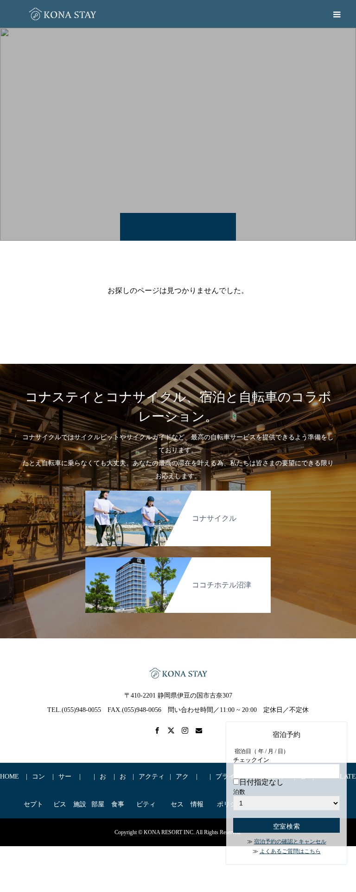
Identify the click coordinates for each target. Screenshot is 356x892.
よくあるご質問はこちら (290, 851)
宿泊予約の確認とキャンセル (290, 841)
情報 (197, 804)
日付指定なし (261, 782)
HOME (9, 776)
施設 (79, 804)
